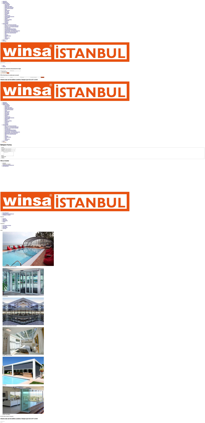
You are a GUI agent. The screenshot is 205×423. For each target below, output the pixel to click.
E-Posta (3, 151)
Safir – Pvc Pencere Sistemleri (10, 24)
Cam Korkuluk (7, 4)
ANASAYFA (5, 1)
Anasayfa (4, 218)
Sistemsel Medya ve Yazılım (19, 416)
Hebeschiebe (7, 10)
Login (4, 65)
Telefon (3, 149)
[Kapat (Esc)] (0, 421)
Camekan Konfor (8, 35)
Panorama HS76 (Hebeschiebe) (10, 29)
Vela (5, 33)
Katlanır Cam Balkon (8, 6)
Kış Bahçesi (7, 20)
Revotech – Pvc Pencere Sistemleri (11, 26)
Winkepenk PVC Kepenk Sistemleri (11, 31)
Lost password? (3, 72)
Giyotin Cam (7, 12)
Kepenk (6, 14)
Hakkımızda (5, 219)
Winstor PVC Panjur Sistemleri (10, 32)
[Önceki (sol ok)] (0, 422)
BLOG (4, 39)
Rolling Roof (7, 5)
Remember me (4, 71)
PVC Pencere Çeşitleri (9, 8)
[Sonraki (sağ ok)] (1, 422)
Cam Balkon (7, 13)
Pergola (6, 21)
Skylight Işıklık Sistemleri (9, 16)
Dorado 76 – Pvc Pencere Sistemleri (11, 25)
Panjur (6, 9)
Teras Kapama (7, 15)
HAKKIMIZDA (5, 2)
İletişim (4, 221)
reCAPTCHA (3, 156)
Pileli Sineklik (7, 17)
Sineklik (6, 18)
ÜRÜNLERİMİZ (5, 23)
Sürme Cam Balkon (8, 19)
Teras (6, 36)
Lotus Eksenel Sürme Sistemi (10, 28)
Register (4, 66)
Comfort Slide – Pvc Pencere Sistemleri (12, 30)
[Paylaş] (1, 421)
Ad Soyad (3, 148)
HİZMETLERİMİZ (6, 3)
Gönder (3, 157)
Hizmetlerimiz (5, 220)
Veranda (6, 38)
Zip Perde (6, 22)
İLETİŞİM (4, 40)
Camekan (6, 34)
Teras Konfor (7, 37)
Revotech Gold (7, 27)
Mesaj (2, 155)
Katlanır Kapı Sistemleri (9, 7)
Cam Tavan (7, 11)
